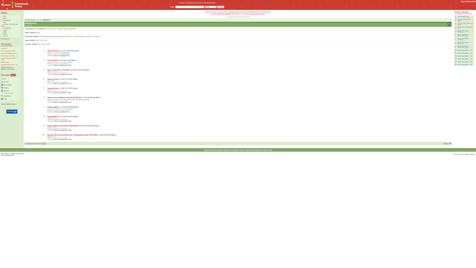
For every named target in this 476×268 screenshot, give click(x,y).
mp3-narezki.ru (80, 36)
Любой (32, 33)
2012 (45, 40)
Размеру (60, 29)
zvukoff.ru (89, 36)
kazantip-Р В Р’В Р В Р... (8, 64)
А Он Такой (52, 60)
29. (471, 61)
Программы (7, 85)
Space (5, 34)
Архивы (6, 88)
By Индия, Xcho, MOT (464, 19)
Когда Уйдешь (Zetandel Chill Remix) (63, 126)
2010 (41, 40)
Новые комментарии (8, 104)
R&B (4, 32)
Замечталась (53, 79)
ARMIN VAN (4, 62)
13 (16, 56)
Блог (270, 150)
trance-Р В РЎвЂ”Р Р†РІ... (8, 53)
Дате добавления (70, 29)
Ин (41, 20)
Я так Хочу (96, 36)
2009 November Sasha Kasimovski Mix (52, 36)
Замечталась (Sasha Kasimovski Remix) (64, 97)
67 (9, 62)
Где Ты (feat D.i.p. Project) (58, 70)
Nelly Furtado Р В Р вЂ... (8, 56)
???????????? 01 (463, 47)
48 (16, 64)
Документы (7, 96)
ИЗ (235, 17)
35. (471, 64)
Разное (6, 82)
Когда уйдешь (53, 107)
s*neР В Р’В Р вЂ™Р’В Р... (9, 58)
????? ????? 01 (462, 36)
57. (471, 50)
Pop (4, 16)
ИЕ (233, 17)
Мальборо (466, 16)
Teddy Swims (461, 27)
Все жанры (5, 39)
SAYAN (460, 16)
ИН (242, 17)
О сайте (265, 150)
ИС (248, 17)
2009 (37, 40)
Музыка (6, 91)
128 (39, 44)
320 (49, 44)
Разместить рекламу (230, 150)
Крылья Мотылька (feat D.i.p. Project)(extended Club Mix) (72, 135)
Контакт (242, 150)
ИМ (240, 17)
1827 (2, 59)
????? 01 (460, 32)
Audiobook (7, 20)
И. (227, 17)
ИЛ (237, 17)
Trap (4, 22)
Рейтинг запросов (7, 69)
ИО (244, 17)
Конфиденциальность (253, 150)
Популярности (51, 29)
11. (471, 56)
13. (471, 53)
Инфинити (46, 20)
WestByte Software (468, 154)
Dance (5, 30)
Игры (5, 99)
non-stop (3, 48)
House (5, 36)
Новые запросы (6, 67)
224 (45, 44)
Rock (5, 18)
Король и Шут (462, 23)
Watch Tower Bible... (463, 31)
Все (4, 79)
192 (42, 44)
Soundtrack (7, 28)
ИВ (229, 17)
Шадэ (459, 20)
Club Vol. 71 (70, 36)
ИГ (231, 17)
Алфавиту (41, 29)
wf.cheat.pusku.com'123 (8, 51)
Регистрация (471, 1)
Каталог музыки (8, 93)
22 (17, 53)
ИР (246, 17)
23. (471, 59)
